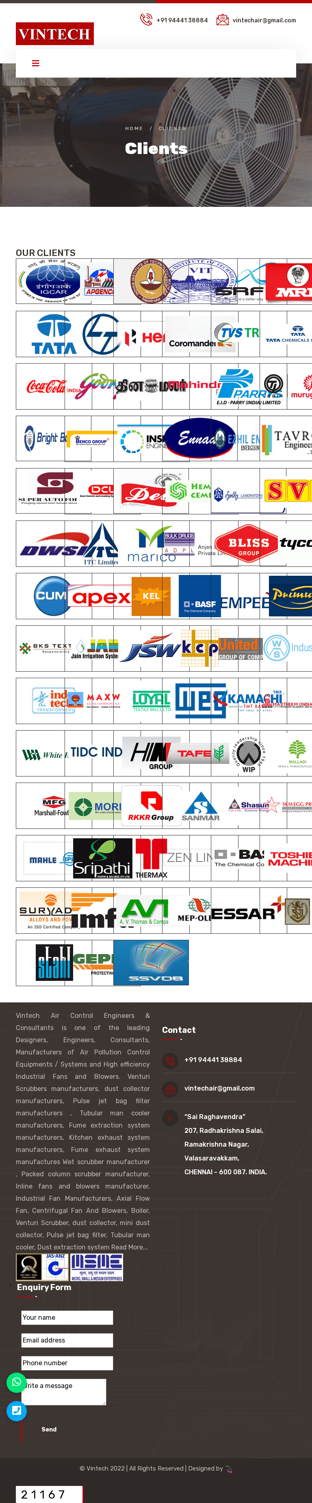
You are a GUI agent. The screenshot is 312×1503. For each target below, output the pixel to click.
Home (134, 128)
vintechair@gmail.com (264, 20)
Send (48, 1429)
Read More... (129, 1247)
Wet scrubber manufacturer (106, 1162)
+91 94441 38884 (182, 20)
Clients (172, 128)
